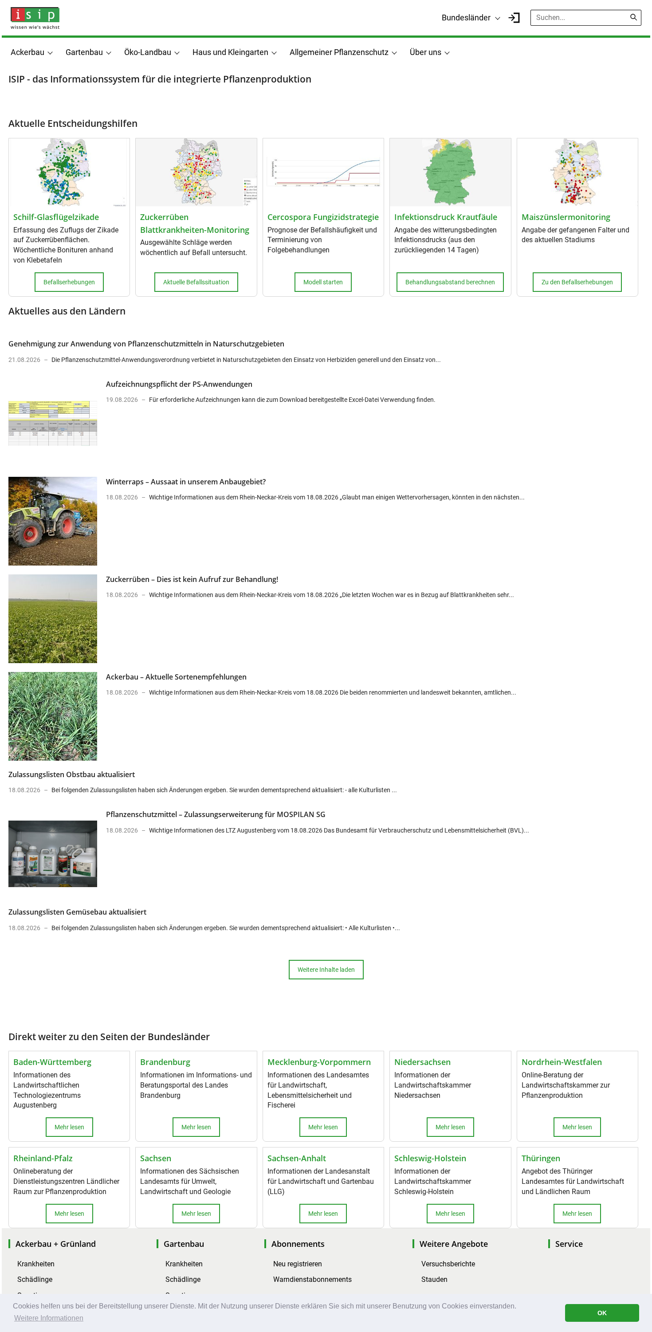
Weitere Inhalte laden (326, 969)
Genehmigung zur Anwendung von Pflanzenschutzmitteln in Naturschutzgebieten (146, 344)
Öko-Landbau (147, 52)
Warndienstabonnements (312, 1279)
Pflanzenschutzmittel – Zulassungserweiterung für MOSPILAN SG (216, 814)
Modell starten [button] (323, 282)
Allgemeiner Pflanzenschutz (339, 52)
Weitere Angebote (454, 1243)
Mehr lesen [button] (69, 1127)
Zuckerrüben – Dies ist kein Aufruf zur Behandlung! (192, 579)
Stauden (434, 1279)
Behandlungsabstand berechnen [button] (450, 282)
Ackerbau (27, 52)
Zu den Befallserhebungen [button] (577, 282)
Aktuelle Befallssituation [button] (196, 282)
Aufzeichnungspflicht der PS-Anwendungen (179, 384)
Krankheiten (36, 1264)
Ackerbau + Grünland (56, 1243)
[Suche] (634, 17)
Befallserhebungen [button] (69, 282)
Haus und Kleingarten (230, 52)
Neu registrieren (297, 1264)
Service (569, 1243)
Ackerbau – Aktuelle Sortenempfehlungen (176, 677)
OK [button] (602, 1312)
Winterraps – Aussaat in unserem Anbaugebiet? (186, 482)
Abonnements (298, 1243)
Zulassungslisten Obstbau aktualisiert (71, 774)
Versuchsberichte (448, 1264)
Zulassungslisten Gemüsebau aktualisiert (77, 912)
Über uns (425, 52)
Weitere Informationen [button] (48, 1318)
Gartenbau (84, 52)
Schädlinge (34, 1279)
